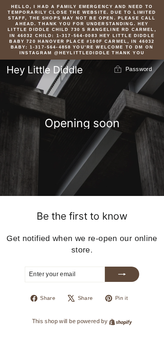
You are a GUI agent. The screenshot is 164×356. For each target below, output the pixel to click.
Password (138, 69)
